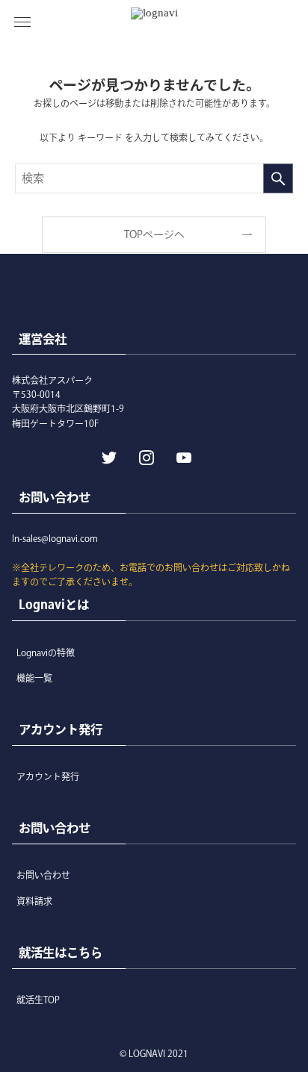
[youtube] (182, 456)
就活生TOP (38, 999)
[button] (22, 22)
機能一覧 (34, 677)
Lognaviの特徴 (45, 652)
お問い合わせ (43, 874)
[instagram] (145, 456)
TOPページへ (154, 234)
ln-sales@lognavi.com (55, 538)
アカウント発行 (47, 776)
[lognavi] (154, 22)
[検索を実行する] (278, 178)
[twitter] (107, 456)
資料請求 (34, 901)
